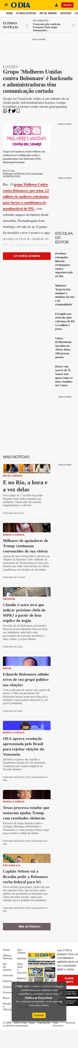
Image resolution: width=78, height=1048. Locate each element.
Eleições (10, 66)
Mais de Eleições (29, 926)
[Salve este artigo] (18, 112)
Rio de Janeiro (48, 13)
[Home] (20, 6)
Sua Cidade (21, 951)
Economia (8, 992)
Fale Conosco (58, 1024)
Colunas (7, 986)
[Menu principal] (6, 5)
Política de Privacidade (38, 997)
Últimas (10, 25)
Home (9, 13)
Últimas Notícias (26, 13)
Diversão (65, 13)
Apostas (21, 958)
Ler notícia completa (26, 255)
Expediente (43, 1022)
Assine (67, 4)
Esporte (7, 980)
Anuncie (70, 1022)
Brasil (6, 998)
